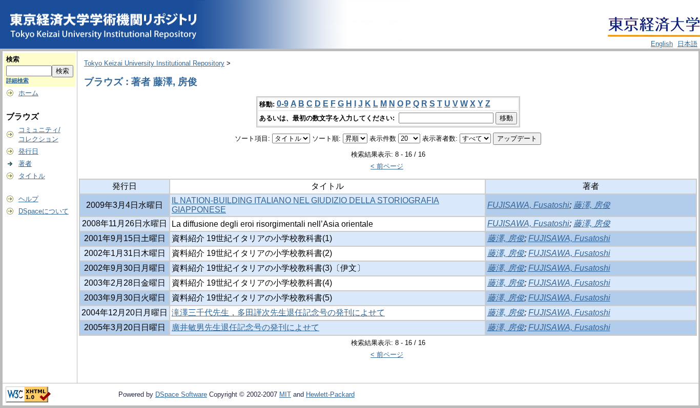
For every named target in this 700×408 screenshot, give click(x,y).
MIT (285, 394)
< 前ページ (386, 166)
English (662, 44)
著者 (25, 163)
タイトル (31, 176)
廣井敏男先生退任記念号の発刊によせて (245, 327)
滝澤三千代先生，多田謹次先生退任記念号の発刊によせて (278, 312)
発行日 (28, 151)
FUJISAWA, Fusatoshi (528, 205)
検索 (12, 59)
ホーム (28, 93)
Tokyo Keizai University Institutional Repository (154, 63)
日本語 (687, 44)
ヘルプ (28, 199)
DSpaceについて (43, 211)
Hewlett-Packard (330, 394)
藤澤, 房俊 (591, 205)
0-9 (283, 103)
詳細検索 (17, 80)
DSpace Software (181, 394)
